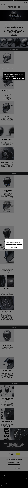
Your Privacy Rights (7, 78)
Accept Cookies (21, 78)
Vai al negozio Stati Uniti (14, 244)
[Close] (22, 240)
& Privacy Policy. (14, 76)
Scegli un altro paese (14, 247)
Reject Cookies (15, 78)
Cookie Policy (10, 76)
